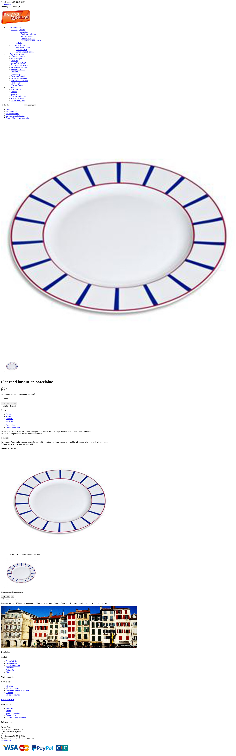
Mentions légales (12, 688)
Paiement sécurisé (13, 695)
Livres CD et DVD (18, 63)
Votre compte (7, 699)
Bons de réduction (13, 713)
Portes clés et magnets (19, 65)
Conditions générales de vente (17, 690)
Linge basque (18, 30)
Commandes (11, 715)
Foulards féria (11, 661)
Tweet (8, 416)
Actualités (10, 670)
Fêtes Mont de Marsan (19, 81)
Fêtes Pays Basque (18, 56)
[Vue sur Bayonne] (69, 647)
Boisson (14, 92)
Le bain (19, 43)
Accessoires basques (19, 67)
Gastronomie (13, 87)
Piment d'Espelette (18, 100)
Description (10, 425)
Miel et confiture (17, 98)
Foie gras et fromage (19, 96)
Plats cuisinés (16, 89)
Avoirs (8, 711)
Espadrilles (15, 72)
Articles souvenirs (15, 54)
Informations (6, 740)
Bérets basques (16, 58)
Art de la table (13, 27)
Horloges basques (18, 69)
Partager (9, 414)
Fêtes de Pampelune (18, 85)
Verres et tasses (21, 50)
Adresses (9, 708)
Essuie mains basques (29, 34)
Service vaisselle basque (25, 52)
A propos (9, 693)
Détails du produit (13, 427)
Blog (8, 672)
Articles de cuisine (23, 47)
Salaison (14, 94)
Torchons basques (28, 39)
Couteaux (14, 61)
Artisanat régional (18, 76)
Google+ (9, 419)
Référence (5, 448)
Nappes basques (27, 36)
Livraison (9, 686)
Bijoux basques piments (20, 78)
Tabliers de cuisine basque (31, 41)
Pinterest (9, 421)
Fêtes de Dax (16, 83)
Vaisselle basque (19, 45)
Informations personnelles (16, 717)
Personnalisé (16, 74)
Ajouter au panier (9, 403)
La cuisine (22, 32)
